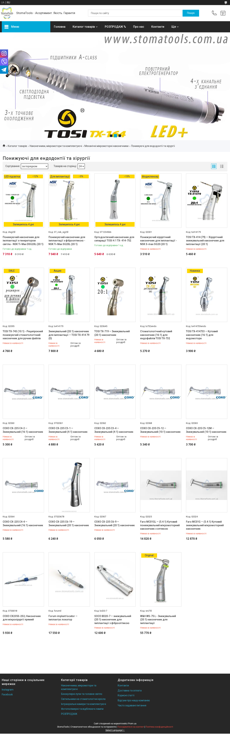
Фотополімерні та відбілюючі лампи (82, 708)
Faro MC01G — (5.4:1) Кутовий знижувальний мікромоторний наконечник (205, 525)
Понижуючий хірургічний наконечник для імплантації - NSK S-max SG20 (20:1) (158, 241)
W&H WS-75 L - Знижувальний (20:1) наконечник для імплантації (158, 620)
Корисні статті (126, 695)
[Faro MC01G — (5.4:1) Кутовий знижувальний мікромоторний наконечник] (206, 485)
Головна (59, 26)
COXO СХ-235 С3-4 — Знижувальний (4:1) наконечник (113, 430)
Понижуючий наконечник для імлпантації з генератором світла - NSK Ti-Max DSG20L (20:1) (23, 241)
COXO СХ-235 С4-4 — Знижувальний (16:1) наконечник (23, 523)
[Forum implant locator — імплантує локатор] (69, 579)
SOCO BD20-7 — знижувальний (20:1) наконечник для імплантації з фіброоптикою (112, 620)
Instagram (7, 689)
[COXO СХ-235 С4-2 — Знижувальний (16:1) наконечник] (23, 392)
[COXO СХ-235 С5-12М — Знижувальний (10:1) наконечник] (206, 392)
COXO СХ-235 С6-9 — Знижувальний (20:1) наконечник (114, 523)
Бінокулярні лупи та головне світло (81, 693)
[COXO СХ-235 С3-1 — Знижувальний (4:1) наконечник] (69, 392)
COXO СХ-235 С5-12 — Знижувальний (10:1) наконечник (160, 430)
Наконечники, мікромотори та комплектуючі (56, 146)
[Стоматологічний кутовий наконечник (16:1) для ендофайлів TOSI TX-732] (160, 295)
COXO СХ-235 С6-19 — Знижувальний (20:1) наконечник (69, 523)
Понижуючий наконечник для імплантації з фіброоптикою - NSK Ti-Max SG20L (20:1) (67, 241)
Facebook (7, 694)
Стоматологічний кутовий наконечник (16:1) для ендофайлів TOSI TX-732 (156, 335)
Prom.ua (132, 723)
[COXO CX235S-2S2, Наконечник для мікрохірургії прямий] (23, 579)
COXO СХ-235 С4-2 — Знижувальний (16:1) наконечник (23, 430)
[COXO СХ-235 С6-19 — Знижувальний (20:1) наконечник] (69, 485)
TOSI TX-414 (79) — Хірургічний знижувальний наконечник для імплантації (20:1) (205, 241)
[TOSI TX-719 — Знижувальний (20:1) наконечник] (115, 295)
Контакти (157, 26)
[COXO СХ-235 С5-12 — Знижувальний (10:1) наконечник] (160, 392)
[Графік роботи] (223, 13)
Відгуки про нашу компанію (134, 700)
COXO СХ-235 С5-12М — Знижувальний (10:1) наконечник (206, 430)
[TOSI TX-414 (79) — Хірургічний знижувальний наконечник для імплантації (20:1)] (206, 200)
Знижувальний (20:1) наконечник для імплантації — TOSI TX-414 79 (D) (69, 335)
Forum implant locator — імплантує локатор (63, 618)
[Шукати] (191, 13)
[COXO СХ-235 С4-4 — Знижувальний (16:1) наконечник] (23, 485)
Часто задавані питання (132, 705)
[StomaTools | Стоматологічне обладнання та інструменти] (7, 13)
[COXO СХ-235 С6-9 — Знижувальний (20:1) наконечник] (115, 485)
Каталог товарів (84, 26)
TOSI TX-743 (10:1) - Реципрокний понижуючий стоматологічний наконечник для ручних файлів (23, 335)
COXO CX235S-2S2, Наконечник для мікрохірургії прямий (22, 618)
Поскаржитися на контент (131, 727)
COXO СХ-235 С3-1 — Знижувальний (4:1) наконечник (68, 430)
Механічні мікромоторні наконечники (106, 146)
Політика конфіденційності (159, 727)
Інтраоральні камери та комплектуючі (83, 704)
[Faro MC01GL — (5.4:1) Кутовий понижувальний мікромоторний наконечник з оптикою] (160, 485)
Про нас (138, 26)
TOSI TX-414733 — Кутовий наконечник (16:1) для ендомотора (202, 335)
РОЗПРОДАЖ (69, 713)
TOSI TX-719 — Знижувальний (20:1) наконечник (112, 333)
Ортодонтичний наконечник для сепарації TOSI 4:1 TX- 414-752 (114, 239)
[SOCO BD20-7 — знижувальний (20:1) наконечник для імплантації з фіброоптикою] (115, 579)
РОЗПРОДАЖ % (115, 26)
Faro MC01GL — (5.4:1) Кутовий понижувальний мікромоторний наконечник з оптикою (160, 525)
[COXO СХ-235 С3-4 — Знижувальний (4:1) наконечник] (115, 392)
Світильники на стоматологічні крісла (83, 699)
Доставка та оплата (130, 690)
